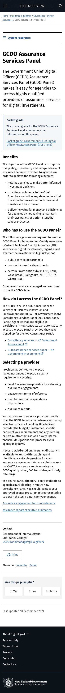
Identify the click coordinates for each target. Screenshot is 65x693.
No (34, 591)
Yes (14, 591)
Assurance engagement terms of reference (29, 503)
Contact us (9, 664)
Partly (53, 591)
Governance (39, 16)
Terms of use (10, 646)
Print (15, 554)
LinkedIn (21, 565)
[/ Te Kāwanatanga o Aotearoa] (25, 682)
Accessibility (11, 640)
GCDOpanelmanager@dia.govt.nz (23, 542)
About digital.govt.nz (16, 634)
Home (5, 16)
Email (33, 565)
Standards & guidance (20, 16)
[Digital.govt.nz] (32, 6)
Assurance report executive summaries (27, 510)
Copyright (9, 658)
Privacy (7, 652)
